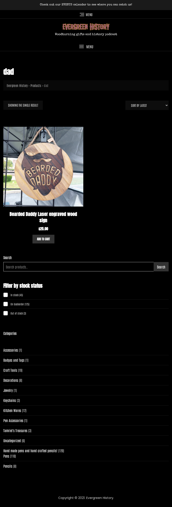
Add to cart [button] (43, 239)
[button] (86, 46)
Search (7, 257)
